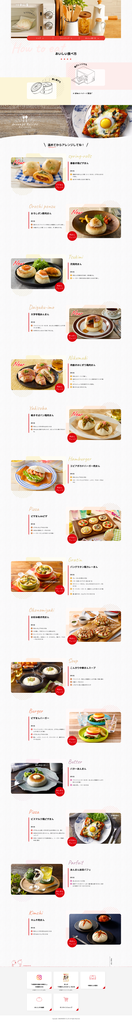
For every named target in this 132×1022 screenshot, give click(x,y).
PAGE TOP (111, 961)
